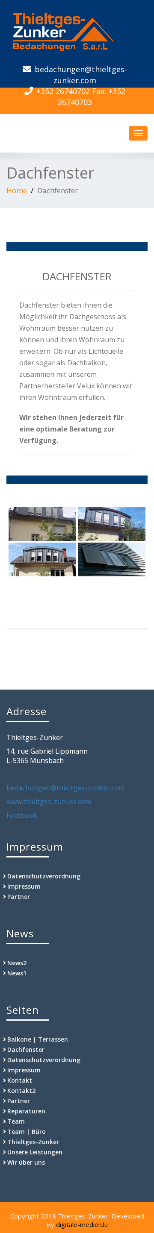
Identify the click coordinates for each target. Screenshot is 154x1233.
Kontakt (19, 1080)
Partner (18, 896)
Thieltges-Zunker (33, 1142)
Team (16, 1121)
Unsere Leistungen (34, 1152)
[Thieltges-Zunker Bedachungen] (77, 32)
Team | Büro (26, 1131)
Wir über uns (26, 1162)
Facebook (21, 815)
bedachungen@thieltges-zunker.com (81, 74)
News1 (17, 973)
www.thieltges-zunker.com (48, 801)
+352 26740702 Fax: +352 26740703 (80, 96)
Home (16, 190)
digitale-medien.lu (82, 1224)
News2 (17, 963)
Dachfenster (25, 1049)
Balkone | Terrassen (37, 1039)
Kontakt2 (21, 1090)
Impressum (24, 886)
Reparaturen (26, 1111)
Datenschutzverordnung (43, 876)
